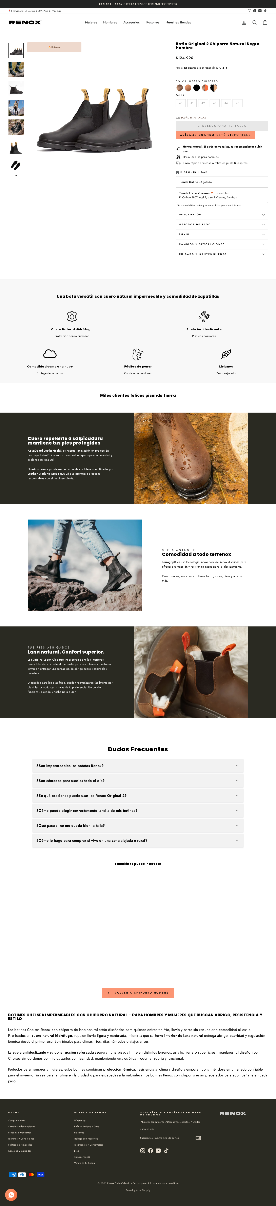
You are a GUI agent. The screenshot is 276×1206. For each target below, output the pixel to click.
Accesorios (131, 22)
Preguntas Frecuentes (19, 1132)
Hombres (110, 22)
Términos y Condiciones (21, 1138)
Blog (76, 1150)
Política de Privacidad (20, 1144)
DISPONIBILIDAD (194, 172)
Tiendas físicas (82, 1156)
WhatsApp (80, 1120)
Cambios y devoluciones (21, 1126)
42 (203, 103)
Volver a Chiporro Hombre (141, 992)
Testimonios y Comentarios (88, 1144)
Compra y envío (16, 1120)
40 (180, 103)
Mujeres (91, 22)
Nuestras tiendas (178, 22)
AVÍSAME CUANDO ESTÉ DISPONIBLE (215, 135)
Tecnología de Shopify (138, 1190)
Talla (180, 95)
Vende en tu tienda (84, 1163)
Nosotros (152, 22)
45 (237, 103)
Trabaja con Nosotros (86, 1138)
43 (214, 103)
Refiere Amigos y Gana (86, 1126)
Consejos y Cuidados (20, 1150)
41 (192, 103)
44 (226, 103)
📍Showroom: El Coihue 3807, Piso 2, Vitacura (34, 11)
